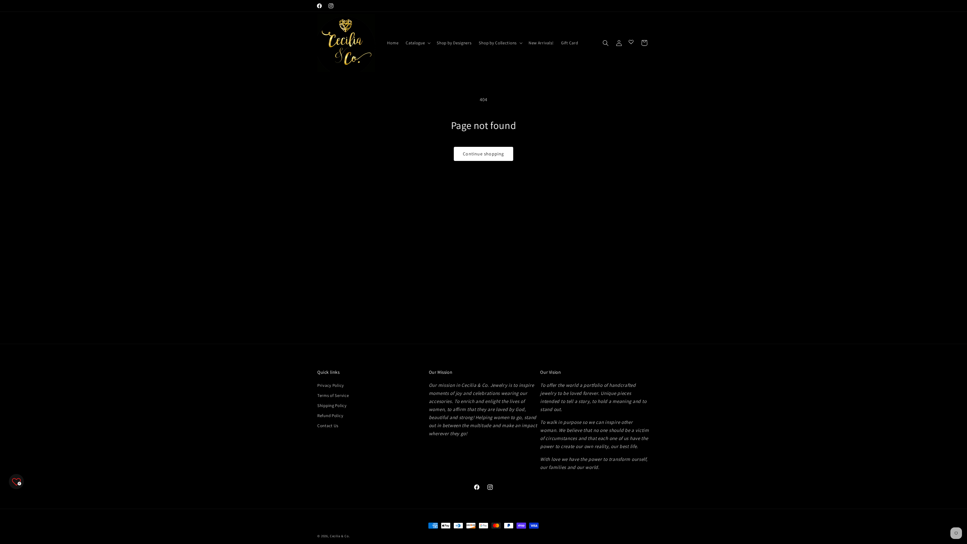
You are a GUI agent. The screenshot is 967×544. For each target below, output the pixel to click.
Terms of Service (333, 395)
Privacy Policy (330, 385)
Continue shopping (483, 154)
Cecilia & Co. (340, 536)
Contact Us (327, 425)
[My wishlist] (631, 41)
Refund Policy (330, 415)
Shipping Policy (332, 405)
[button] (417, 43)
